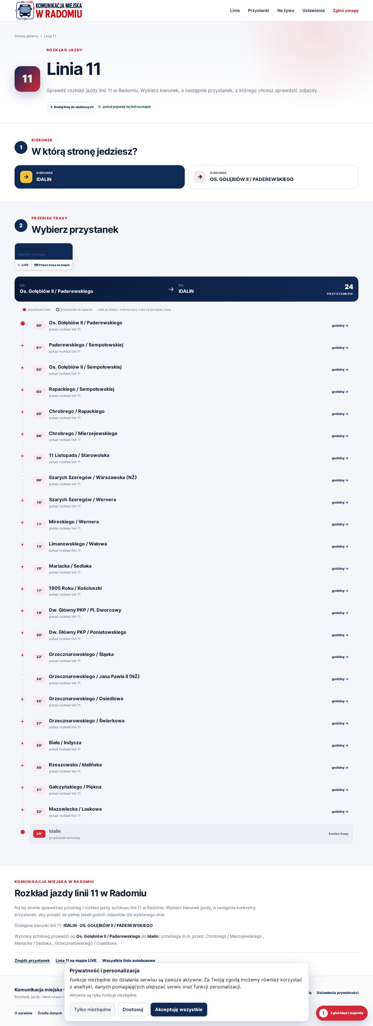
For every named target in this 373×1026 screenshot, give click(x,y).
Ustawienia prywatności (337, 992)
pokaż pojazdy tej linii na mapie (127, 107)
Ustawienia (313, 10)
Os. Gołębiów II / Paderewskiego (108, 936)
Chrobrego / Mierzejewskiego (234, 936)
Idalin (153, 936)
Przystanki (258, 10)
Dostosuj (133, 1009)
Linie (235, 10)
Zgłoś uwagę (345, 10)
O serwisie (23, 1013)
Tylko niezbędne (92, 1009)
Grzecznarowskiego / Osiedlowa (85, 943)
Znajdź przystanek (32, 960)
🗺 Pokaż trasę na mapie (52, 265)
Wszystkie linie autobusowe (128, 960)
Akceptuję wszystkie (179, 1009)
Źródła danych (50, 1013)
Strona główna (26, 36)
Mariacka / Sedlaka (33, 943)
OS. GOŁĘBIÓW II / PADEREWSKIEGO (116, 925)
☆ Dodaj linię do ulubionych (72, 107)
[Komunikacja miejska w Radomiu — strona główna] (49, 10)
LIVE (25, 265)
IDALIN (70, 925)
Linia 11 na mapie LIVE (76, 960)
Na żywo (285, 10)
